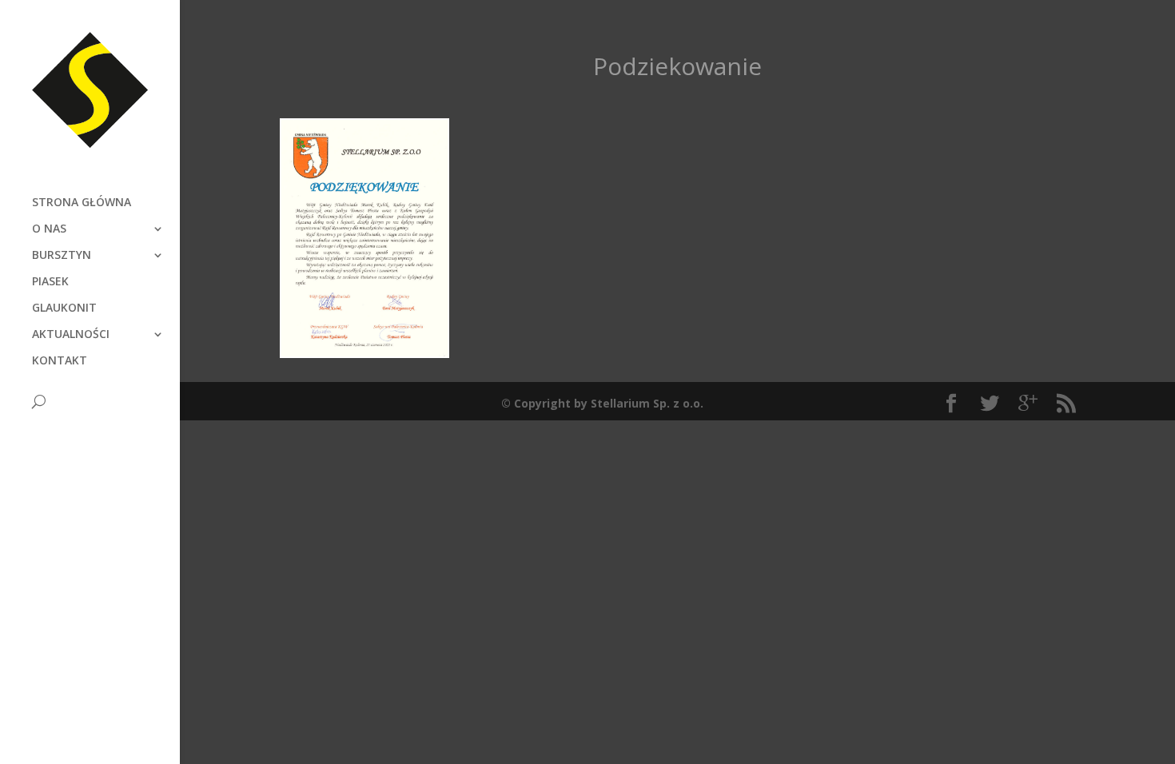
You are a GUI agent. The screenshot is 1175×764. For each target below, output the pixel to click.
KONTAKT (59, 361)
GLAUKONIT (64, 308)
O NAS (49, 229)
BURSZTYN (61, 255)
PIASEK (50, 282)
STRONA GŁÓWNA (81, 203)
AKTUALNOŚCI (71, 334)
